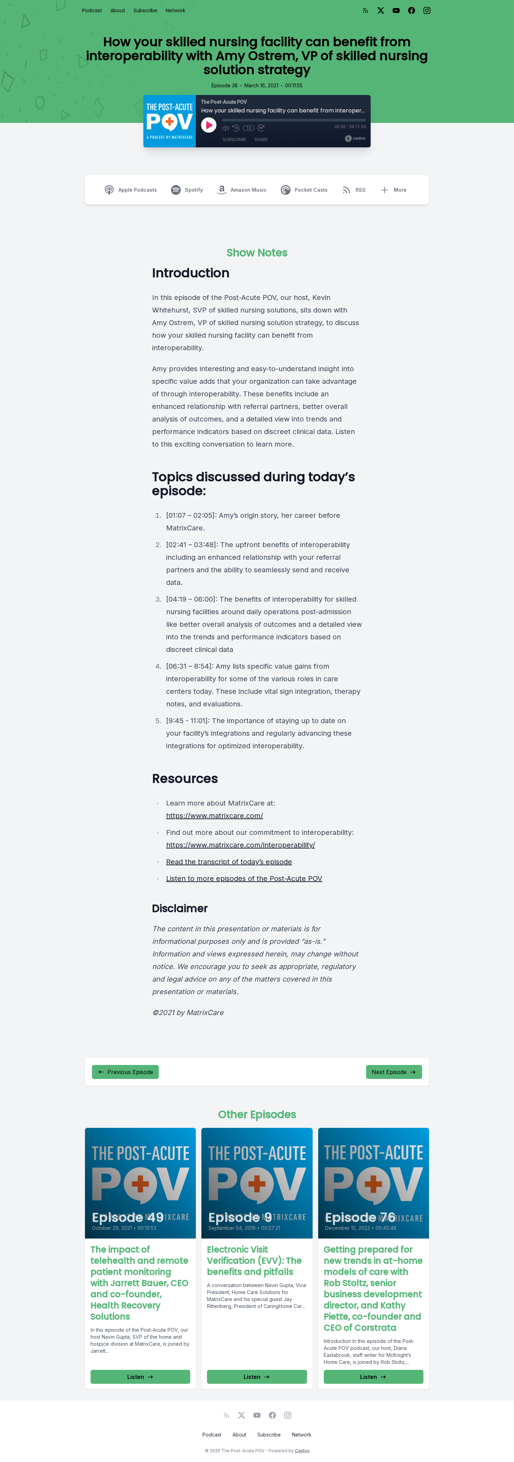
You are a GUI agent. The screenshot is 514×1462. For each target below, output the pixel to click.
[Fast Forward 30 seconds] (261, 128)
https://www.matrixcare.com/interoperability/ (240, 845)
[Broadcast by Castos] (355, 138)
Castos (302, 1450)
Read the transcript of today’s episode (229, 862)
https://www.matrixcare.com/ (214, 815)
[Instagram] (427, 10)
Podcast (92, 10)
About (117, 10)
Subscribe (145, 10)
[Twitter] (380, 10)
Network (175, 10)
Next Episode (389, 1071)
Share (261, 139)
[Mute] (225, 128)
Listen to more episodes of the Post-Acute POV (244, 878)
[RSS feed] (365, 10)
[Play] (208, 125)
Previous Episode (130, 1071)
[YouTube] (396, 10)
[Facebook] (411, 10)
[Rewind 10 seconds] (236, 128)
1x (249, 128)
